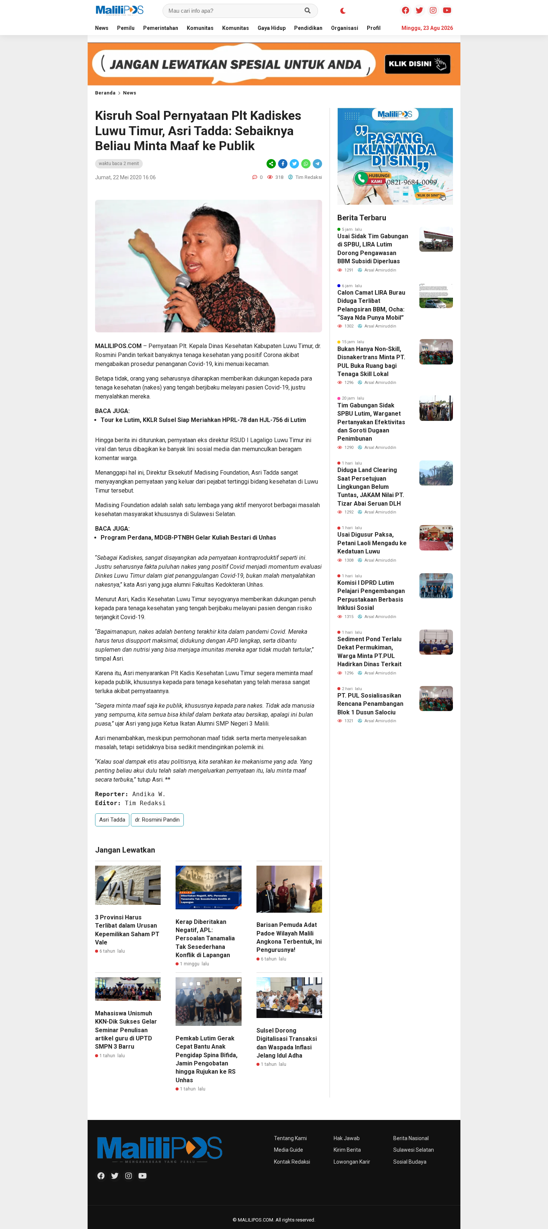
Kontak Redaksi (292, 1162)
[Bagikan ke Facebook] (283, 164)
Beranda (105, 93)
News (101, 28)
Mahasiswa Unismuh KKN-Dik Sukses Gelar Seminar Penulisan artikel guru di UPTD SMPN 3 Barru (126, 1030)
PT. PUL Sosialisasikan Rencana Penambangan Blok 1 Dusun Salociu (370, 704)
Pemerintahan (160, 28)
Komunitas (200, 28)
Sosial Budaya (409, 1162)
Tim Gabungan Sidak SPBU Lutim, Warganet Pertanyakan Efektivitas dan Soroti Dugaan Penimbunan (371, 422)
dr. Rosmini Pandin (157, 819)
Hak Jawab (347, 1138)
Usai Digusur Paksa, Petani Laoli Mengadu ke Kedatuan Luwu (372, 543)
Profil (374, 28)
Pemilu (126, 28)
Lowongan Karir (352, 1162)
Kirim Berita (347, 1150)
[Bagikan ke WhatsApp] (306, 164)
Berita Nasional (411, 1138)
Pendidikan (308, 28)
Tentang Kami (290, 1138)
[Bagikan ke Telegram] (317, 164)
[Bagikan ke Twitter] (294, 164)
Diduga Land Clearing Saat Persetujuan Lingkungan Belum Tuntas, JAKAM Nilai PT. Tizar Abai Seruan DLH (370, 486)
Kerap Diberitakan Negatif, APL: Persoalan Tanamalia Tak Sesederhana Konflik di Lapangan (205, 938)
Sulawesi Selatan (413, 1150)
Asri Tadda (112, 819)
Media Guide (288, 1150)
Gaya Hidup (272, 28)
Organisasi (344, 28)
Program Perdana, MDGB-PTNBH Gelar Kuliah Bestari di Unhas (188, 537)
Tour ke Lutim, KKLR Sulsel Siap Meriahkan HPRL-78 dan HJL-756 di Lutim (203, 419)
